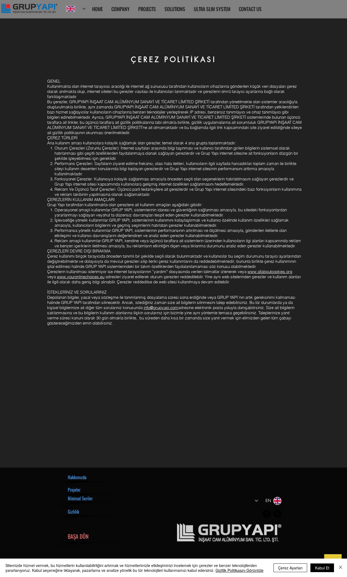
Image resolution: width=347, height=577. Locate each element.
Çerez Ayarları (290, 567)
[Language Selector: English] (75, 9)
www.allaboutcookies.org (270, 271)
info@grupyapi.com (161, 307)
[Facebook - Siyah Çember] (266, 514)
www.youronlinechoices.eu (80, 276)
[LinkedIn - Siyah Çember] (277, 514)
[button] (88, 477)
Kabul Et (322, 567)
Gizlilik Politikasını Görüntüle (240, 570)
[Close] (340, 568)
